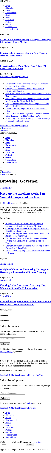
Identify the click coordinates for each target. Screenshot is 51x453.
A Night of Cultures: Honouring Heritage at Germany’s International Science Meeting (25, 40)
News (7, 17)
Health (8, 15)
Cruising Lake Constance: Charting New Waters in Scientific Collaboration (23, 287)
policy (29, 403)
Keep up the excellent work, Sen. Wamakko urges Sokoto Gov (23, 195)
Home (2, 174)
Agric (7, 6)
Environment (10, 13)
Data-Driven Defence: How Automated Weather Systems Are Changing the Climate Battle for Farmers (26, 240)
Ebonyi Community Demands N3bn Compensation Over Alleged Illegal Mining (27, 247)
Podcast (8, 22)
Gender (8, 24)
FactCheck (9, 20)
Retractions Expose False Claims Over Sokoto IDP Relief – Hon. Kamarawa (23, 67)
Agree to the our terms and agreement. (22, 403)
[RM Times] (5, 128)
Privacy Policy (6, 351)
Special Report (11, 29)
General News (6, 188)
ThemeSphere (38, 442)
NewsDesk (8, 203)
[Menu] (1, 167)
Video (7, 10)
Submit (29, 445)
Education (9, 8)
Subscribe (4, 130)
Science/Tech (11, 27)
